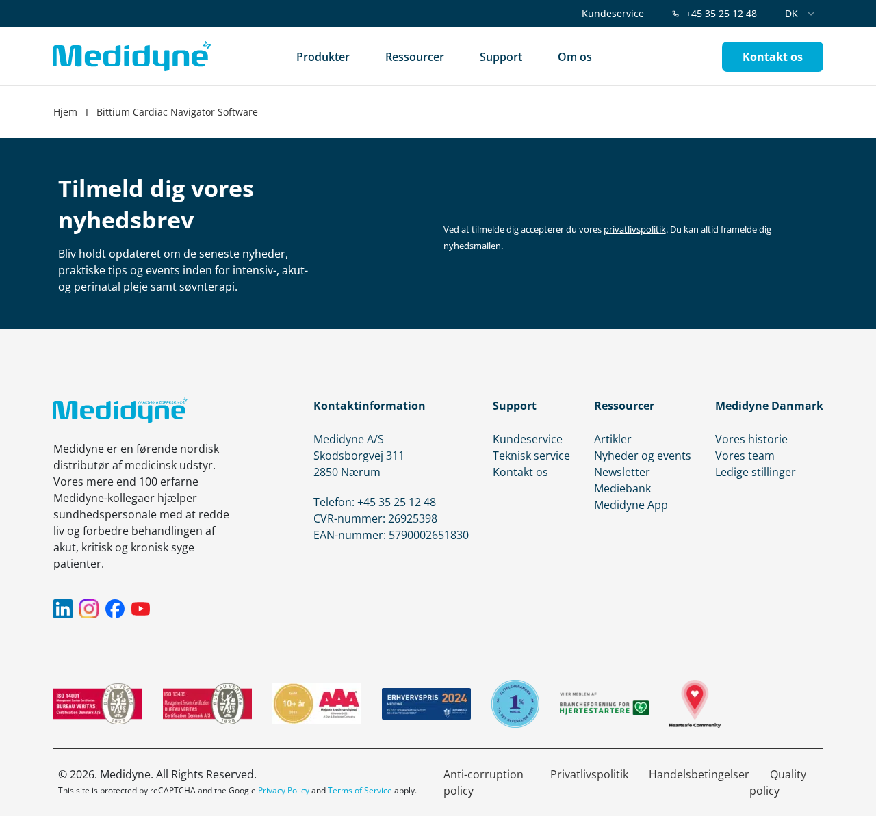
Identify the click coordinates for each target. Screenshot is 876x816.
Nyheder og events (642, 455)
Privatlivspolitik (589, 774)
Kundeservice (613, 13)
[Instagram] (89, 608)
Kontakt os (520, 471)
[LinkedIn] (63, 608)
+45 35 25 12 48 (721, 13)
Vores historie (751, 439)
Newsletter (622, 471)
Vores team (745, 455)
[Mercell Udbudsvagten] (515, 704)
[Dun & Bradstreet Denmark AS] (316, 703)
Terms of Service (360, 790)
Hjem (65, 111)
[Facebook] (115, 608)
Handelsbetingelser (699, 774)
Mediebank (622, 488)
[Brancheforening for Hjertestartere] (604, 703)
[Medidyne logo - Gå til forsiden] (132, 56)
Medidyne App (631, 504)
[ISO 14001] (97, 703)
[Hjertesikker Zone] (695, 704)
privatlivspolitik (635, 229)
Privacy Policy (283, 790)
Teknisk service (531, 455)
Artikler (613, 439)
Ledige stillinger (755, 471)
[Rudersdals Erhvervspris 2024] (426, 704)
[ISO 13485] (207, 703)
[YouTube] (141, 608)
